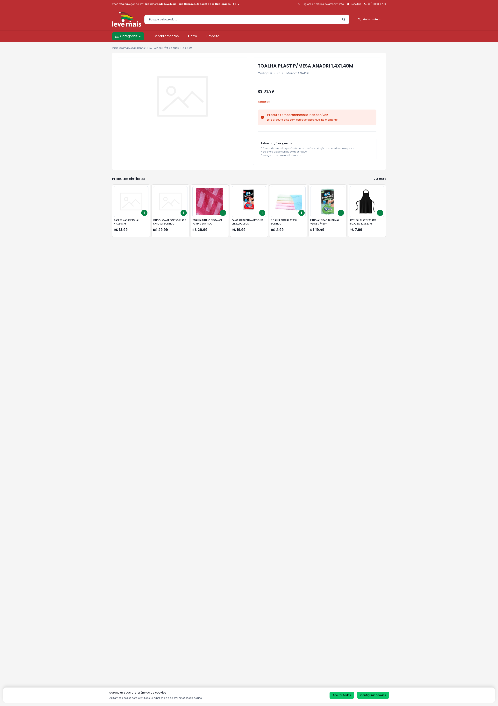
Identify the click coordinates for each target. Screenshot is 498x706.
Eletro (192, 36)
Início (115, 48)
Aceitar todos (342, 695)
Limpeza (212, 36)
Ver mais (380, 179)
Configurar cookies (373, 695)
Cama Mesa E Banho (132, 48)
